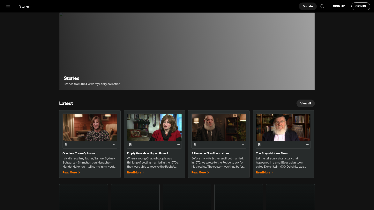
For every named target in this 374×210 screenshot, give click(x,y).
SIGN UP (339, 6)
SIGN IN (360, 6)
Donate (308, 6)
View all (305, 103)
